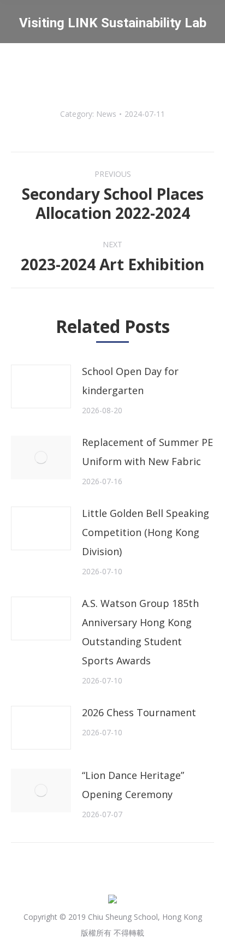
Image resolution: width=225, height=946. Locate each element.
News (106, 114)
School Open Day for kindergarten (130, 381)
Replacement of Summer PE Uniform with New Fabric (147, 452)
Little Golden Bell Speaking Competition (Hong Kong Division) (145, 532)
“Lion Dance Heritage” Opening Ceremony (133, 785)
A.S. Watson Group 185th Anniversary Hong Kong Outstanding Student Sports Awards (140, 632)
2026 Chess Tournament (139, 712)
